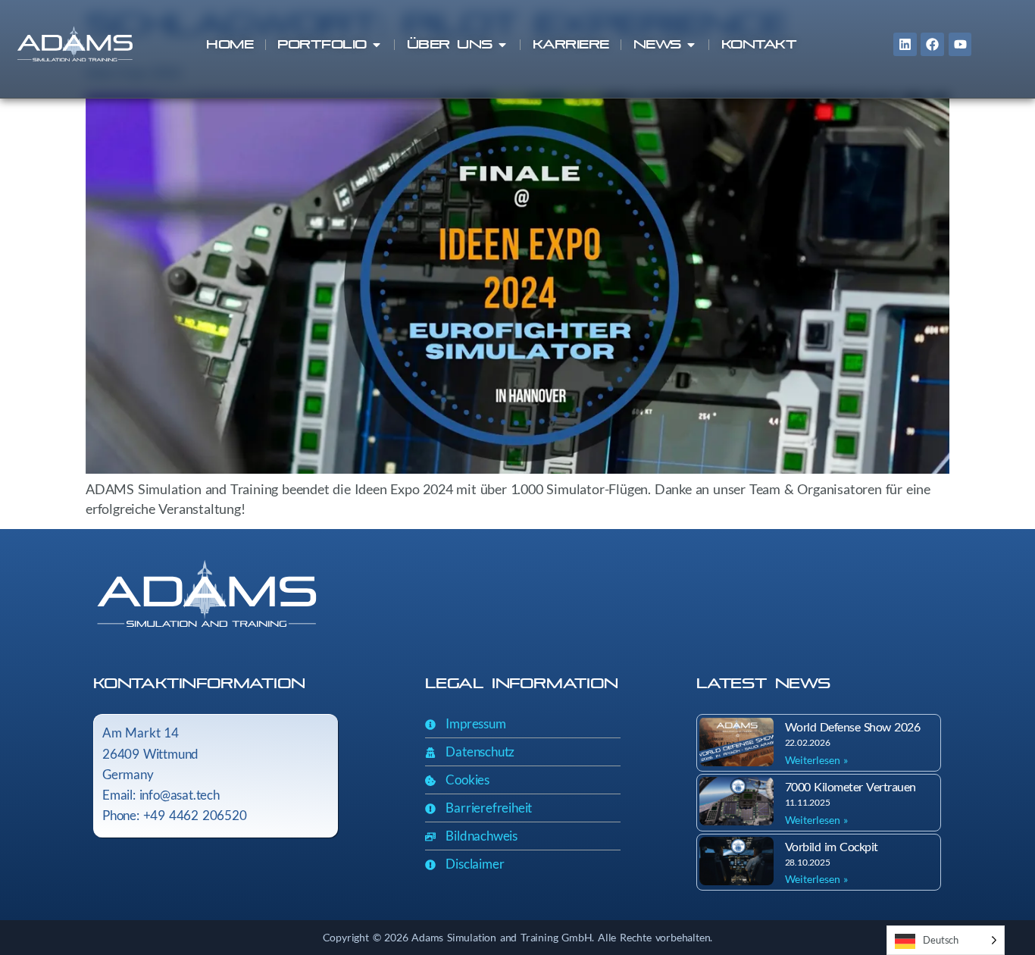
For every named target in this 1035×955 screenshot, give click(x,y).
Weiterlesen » (816, 759)
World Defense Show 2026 (853, 726)
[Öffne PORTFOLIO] (377, 45)
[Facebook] (932, 44)
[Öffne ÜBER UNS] (502, 45)
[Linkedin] (905, 44)
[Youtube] (960, 44)
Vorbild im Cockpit (831, 846)
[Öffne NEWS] (691, 45)
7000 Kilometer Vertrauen (850, 786)
